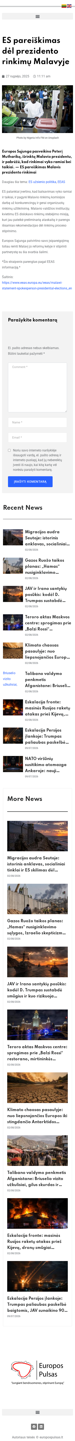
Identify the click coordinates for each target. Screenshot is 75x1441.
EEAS (61, 182)
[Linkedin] (41, 1427)
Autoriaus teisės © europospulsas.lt (37, 1437)
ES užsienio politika (42, 182)
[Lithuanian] (64, 6)
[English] (69, 6)
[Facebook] (34, 1427)
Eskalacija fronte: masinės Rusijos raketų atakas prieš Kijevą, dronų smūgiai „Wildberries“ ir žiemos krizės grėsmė (36, 1248)
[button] (37, 16)
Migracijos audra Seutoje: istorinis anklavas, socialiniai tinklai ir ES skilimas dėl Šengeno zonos (45, 544)
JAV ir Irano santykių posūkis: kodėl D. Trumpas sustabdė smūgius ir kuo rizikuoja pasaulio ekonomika (48, 601)
